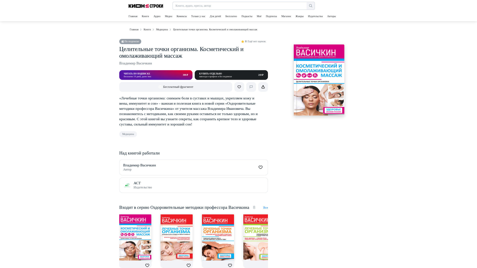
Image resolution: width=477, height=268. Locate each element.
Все (265, 207)
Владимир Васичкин (135, 63)
